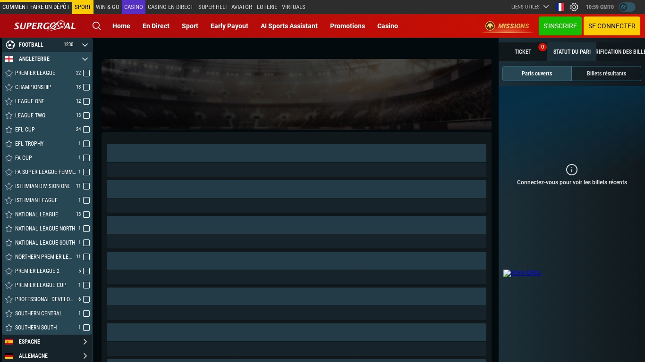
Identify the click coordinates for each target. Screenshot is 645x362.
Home (121, 26)
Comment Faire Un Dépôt (36, 6)
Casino (133, 6)
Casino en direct (171, 6)
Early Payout (229, 26)
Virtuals (294, 6)
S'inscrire (560, 26)
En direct (156, 26)
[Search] (97, 26)
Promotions (347, 26)
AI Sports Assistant (289, 26)
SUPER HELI (212, 6)
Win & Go (107, 6)
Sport (190, 26)
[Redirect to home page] (45, 26)
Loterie (267, 6)
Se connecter (612, 26)
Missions (513, 26)
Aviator (241, 6)
